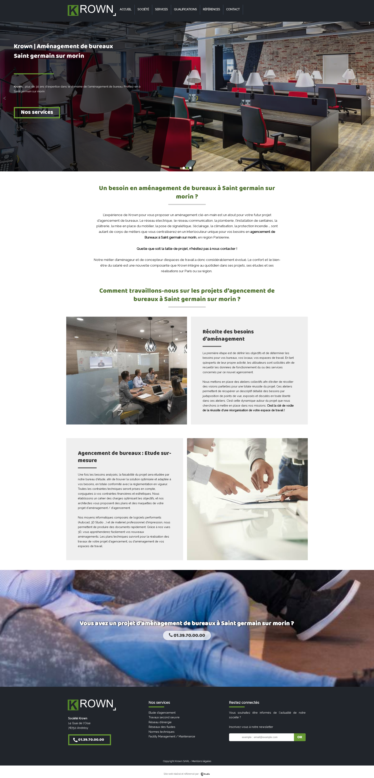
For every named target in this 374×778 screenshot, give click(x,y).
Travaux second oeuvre (164, 717)
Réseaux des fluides (162, 726)
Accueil (125, 9)
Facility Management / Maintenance (172, 736)
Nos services (37, 112)
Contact (233, 9)
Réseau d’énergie (160, 722)
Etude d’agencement (162, 712)
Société (143, 9)
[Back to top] (365, 766)
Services (161, 9)
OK (299, 737)
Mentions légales (201, 761)
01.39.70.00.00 (189, 635)
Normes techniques (162, 731)
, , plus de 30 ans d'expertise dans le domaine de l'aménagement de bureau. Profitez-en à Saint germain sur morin (77, 89)
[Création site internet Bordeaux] (205, 773)
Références (211, 9)
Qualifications (185, 9)
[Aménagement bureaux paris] (91, 16)
